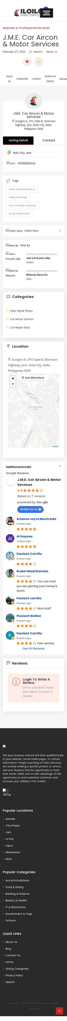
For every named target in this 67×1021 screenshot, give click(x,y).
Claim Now (31, 231)
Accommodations (17, 880)
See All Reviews (34, 648)
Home (9, 962)
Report (38, 52)
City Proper (13, 825)
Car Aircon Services (22, 319)
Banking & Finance (17, 894)
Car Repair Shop (20, 327)
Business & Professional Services (26, 28)
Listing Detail (18, 140)
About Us (9, 79)
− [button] (13, 384)
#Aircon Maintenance (22, 189)
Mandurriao (13, 852)
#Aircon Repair (18, 197)
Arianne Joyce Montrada (36, 519)
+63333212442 (26, 163)
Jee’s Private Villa (38, 258)
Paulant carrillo (29, 598)
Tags (15, 181)
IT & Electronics (15, 907)
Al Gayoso (25, 536)
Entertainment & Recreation (41, 254)
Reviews (19, 663)
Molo (9, 859)
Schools (11, 920)
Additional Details (50, 79)
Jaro (28, 153)
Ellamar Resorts (37, 275)
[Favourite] (27, 61)
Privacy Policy (14, 975)
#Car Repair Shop (19, 213)
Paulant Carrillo (29, 554)
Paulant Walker (29, 616)
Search (10, 982)
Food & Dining (14, 887)
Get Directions (34, 378)
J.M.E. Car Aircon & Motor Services (33, 115)
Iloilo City (19, 153)
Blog (8, 949)
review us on (29, 509)
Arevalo (10, 819)
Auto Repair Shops (21, 310)
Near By (25, 245)
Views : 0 (51, 52)
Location (36, 78)
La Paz (10, 839)
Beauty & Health (16, 900)
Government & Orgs (19, 914)
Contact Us (13, 955)
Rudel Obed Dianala (32, 571)
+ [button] (13, 378)
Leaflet (55, 446)
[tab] (33, 297)
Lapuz (9, 845)
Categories (22, 78)
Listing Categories (17, 969)
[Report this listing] (39, 61)
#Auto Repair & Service (22, 205)
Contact (48, 140)
